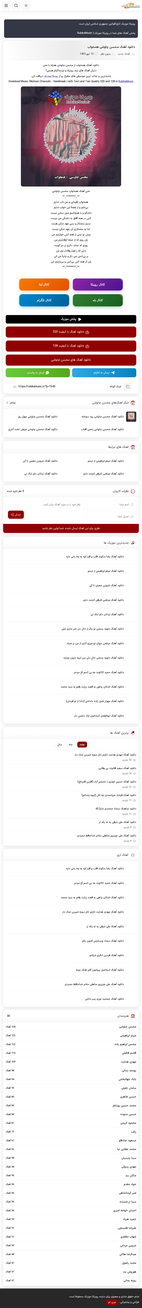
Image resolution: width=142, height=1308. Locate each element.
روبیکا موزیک (51, 76)
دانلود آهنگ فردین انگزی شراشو (106, 955)
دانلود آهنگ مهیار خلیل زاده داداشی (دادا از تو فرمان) (95, 701)
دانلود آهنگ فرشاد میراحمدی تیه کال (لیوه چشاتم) (109, 795)
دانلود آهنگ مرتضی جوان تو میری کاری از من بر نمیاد (95, 643)
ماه (70, 745)
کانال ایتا (44, 284)
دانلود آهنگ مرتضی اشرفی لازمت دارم (103, 474)
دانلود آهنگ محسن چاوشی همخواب (111, 47)
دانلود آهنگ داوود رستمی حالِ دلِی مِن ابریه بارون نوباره (94, 658)
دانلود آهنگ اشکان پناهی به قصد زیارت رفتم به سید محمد (92, 687)
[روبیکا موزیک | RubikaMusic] (130, 5)
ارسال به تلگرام (101, 373)
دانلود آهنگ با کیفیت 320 (68, 332)
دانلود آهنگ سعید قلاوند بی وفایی (117, 768)
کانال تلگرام (44, 300)
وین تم (112, 1302)
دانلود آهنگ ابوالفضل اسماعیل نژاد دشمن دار (99, 716)
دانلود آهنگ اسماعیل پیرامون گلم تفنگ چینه (100, 970)
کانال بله (98, 300)
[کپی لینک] (128, 387)
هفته (82, 745)
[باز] (6, 5)
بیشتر (11, 403)
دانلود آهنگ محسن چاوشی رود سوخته (103, 417)
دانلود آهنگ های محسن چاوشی (71, 360)
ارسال (18, 515)
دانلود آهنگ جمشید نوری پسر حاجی (104, 999)
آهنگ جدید (124, 54)
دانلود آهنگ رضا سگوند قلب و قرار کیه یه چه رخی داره (95, 557)
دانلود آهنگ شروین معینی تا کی (40, 461)
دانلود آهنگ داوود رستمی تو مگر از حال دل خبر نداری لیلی (93, 629)
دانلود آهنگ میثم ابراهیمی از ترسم (106, 461)
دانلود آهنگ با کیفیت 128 (68, 346)
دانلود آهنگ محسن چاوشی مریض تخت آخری (33, 429)
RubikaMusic (126, 81)
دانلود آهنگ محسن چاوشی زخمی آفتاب (102, 429)
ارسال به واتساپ (35, 373)
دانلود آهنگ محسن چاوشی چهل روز (38, 417)
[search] (16, 5)
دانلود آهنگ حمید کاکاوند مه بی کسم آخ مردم (99, 672)
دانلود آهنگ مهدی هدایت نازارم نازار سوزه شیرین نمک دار (105, 755)
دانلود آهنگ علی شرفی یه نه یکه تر (117, 822)
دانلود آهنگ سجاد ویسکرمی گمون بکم (103, 941)
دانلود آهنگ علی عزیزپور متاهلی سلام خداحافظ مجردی (106, 836)
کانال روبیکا (98, 284)
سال (59, 745)
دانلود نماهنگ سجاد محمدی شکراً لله (116, 809)
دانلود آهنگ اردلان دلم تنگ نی (41, 474)
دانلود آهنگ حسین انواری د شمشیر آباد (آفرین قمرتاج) (106, 782)
